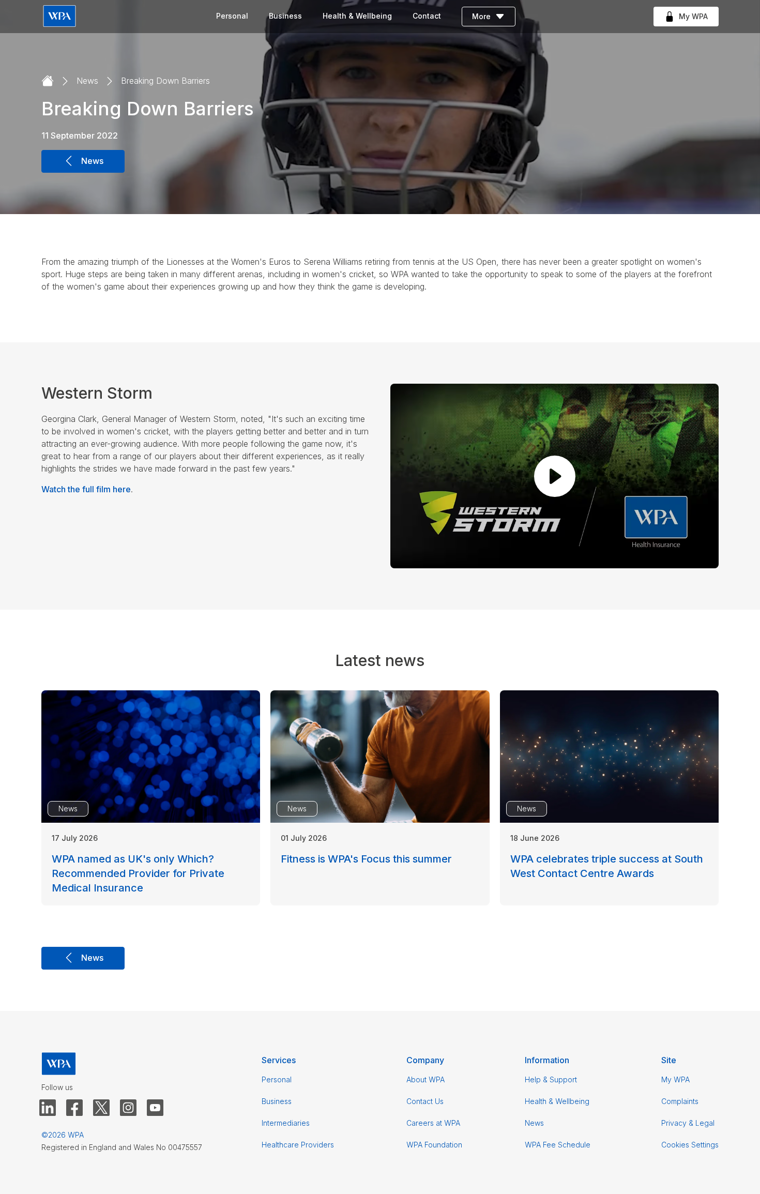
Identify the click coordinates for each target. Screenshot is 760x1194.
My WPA (675, 1079)
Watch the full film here (86, 489)
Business (285, 15)
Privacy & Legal (688, 1123)
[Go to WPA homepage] (59, 17)
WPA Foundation (434, 1144)
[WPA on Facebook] (74, 1108)
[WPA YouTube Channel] (155, 1108)
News (87, 80)
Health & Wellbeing (357, 15)
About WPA (425, 1079)
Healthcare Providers (298, 1144)
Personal (232, 15)
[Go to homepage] (47, 81)
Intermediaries (286, 1123)
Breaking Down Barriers (165, 80)
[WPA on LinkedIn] (47, 1108)
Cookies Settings (690, 1144)
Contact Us (425, 1101)
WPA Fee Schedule (557, 1144)
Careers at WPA (433, 1123)
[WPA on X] (101, 1108)
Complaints (679, 1101)
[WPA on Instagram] (128, 1108)
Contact (427, 15)
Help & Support (551, 1079)
